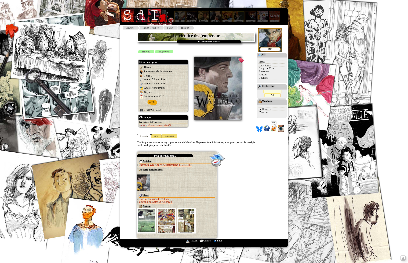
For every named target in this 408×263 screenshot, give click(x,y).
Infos (219, 240)
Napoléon (164, 51)
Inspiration (169, 136)
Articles (263, 74)
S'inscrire (263, 112)
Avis (156, 136)
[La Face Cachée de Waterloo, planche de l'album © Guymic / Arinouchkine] (146, 220)
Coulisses (263, 77)
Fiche (170, 27)
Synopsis (144, 136)
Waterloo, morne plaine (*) (159, 125)
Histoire (185, 27)
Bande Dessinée (150, 27)
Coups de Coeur (267, 68)
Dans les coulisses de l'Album (154, 199)
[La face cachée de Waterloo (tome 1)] (143, 182)
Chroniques (264, 65)
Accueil (130, 27)
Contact (207, 240)
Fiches (262, 61)
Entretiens (264, 71)
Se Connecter (265, 109)
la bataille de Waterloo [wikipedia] (156, 201)
